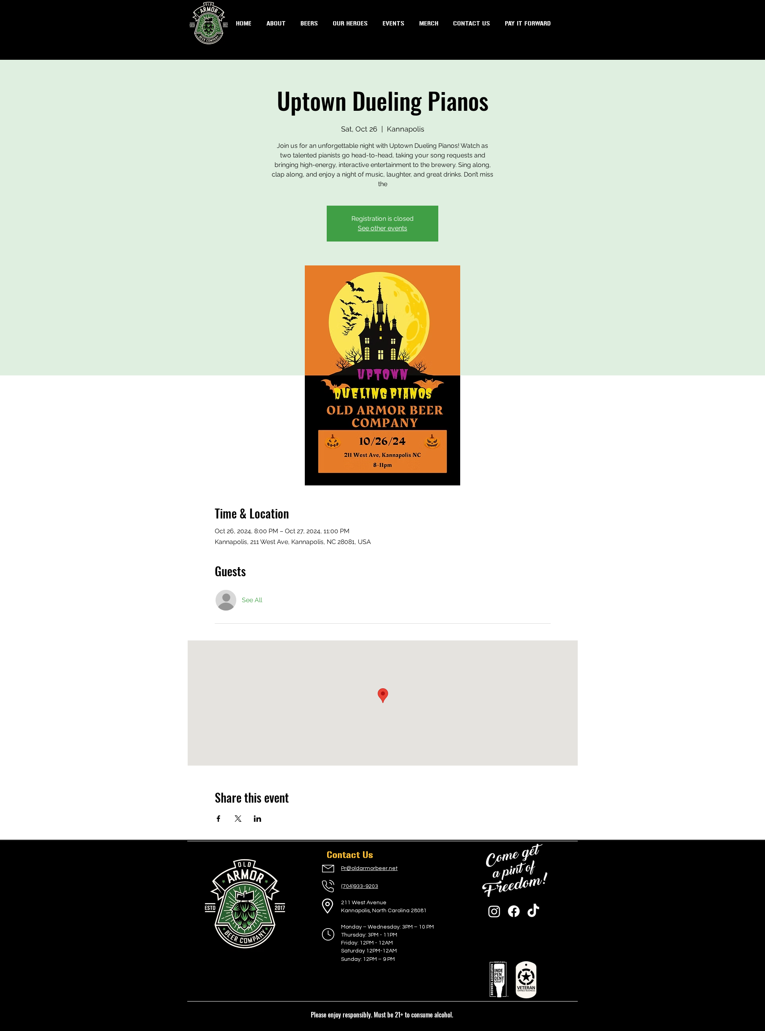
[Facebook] (514, 911)
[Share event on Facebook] (218, 818)
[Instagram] (494, 911)
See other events (382, 228)
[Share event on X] (238, 818)
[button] (393, 23)
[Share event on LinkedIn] (257, 818)
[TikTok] (533, 911)
